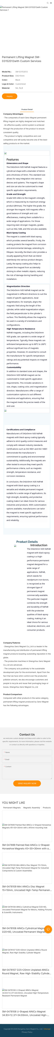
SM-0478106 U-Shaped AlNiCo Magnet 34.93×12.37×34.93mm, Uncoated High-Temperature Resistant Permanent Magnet (25, 1013)
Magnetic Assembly (31, 807)
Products (47, 807)
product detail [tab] (27, 109)
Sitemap (47, 1029)
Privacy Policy (27, 1032)
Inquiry (10, 96)
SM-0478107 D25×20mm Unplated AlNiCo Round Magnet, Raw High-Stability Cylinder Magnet (26, 971)
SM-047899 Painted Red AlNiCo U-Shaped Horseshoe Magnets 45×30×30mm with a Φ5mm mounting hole (25, 847)
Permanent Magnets (12, 807)
